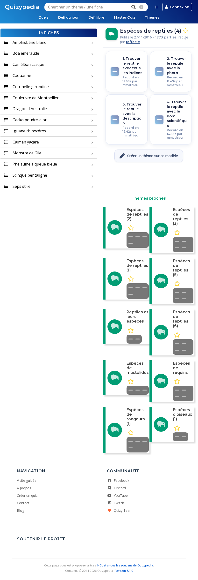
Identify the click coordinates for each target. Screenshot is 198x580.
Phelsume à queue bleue (34, 164)
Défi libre (96, 17)
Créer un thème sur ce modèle (152, 155)
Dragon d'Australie (29, 108)
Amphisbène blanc (29, 42)
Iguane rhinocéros (29, 131)
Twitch (119, 503)
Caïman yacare (25, 142)
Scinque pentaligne (29, 175)
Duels (44, 17)
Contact (23, 503)
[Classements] (157, 7)
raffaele (133, 42)
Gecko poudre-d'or (29, 119)
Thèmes (152, 17)
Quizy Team (123, 510)
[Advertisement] (148, 179)
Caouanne (21, 75)
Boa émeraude (25, 53)
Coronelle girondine (30, 86)
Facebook (121, 480)
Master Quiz (124, 17)
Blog (20, 510)
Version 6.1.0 (124, 571)
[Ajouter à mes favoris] (186, 31)
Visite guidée (26, 480)
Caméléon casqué (28, 64)
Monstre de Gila (26, 153)
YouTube (121, 495)
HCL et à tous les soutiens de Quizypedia (125, 565)
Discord (120, 488)
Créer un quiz (27, 495)
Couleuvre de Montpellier (35, 97)
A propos (24, 488)
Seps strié (21, 186)
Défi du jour (68, 17)
